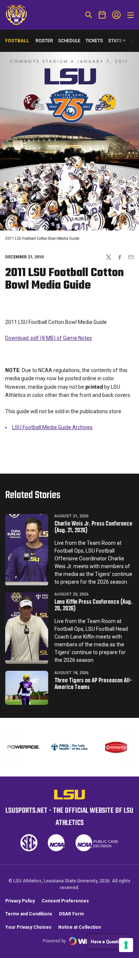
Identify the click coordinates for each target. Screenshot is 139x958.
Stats (115, 40)
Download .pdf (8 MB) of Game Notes (48, 338)
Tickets (94, 40)
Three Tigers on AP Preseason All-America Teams (93, 684)
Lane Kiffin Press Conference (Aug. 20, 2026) (93, 605)
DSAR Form (71, 913)
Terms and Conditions (28, 913)
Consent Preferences (65, 901)
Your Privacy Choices (28, 927)
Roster (44, 40)
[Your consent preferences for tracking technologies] (126, 945)
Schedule (69, 40)
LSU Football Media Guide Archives (52, 427)
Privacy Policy (20, 901)
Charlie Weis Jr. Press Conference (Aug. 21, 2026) (93, 527)
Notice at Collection (79, 927)
